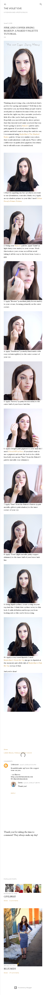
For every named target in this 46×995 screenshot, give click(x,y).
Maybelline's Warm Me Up (14, 660)
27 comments (14, 973)
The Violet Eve (13, 8)
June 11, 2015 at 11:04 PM (28, 765)
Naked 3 (25, 126)
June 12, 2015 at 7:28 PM (31, 783)
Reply (13, 793)
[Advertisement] (23, 857)
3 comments (13, 900)
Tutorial (29, 753)
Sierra (20, 783)
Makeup (17, 753)
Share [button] (6, 749)
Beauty (11, 753)
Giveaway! (10, 896)
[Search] (40, 3)
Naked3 (23, 753)
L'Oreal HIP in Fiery (15, 451)
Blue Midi (10, 968)
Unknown (15, 765)
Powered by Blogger (25, 987)
